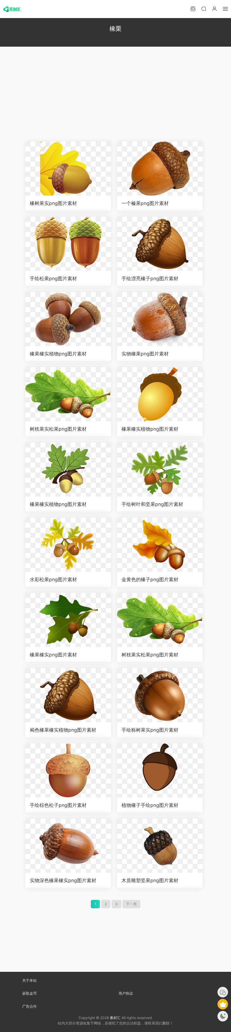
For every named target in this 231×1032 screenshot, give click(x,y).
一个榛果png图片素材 (145, 203)
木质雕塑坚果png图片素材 (150, 880)
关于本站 (29, 980)
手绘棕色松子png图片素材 (58, 805)
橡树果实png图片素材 (53, 203)
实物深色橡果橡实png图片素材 (63, 880)
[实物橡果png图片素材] (160, 319)
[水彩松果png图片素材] (68, 545)
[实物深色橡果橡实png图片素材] (68, 846)
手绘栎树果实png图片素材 (150, 730)
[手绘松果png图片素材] (68, 244)
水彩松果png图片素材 (53, 579)
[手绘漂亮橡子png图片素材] (160, 244)
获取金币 (29, 993)
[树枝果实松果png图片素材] (68, 394)
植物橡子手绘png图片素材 (150, 805)
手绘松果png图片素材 (53, 278)
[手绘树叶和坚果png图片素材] (160, 469)
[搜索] (203, 8)
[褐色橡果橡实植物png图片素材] (68, 695)
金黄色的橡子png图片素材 (150, 579)
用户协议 (126, 993)
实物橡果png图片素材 (145, 354)
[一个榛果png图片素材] (160, 168)
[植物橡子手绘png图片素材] (160, 770)
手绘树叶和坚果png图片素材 (152, 504)
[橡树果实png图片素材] (68, 168)
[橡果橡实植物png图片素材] (68, 319)
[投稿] (193, 8)
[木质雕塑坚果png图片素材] (160, 846)
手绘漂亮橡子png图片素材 (150, 278)
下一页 (131, 904)
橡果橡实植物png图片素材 (58, 354)
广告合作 (29, 1006)
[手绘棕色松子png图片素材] (68, 770)
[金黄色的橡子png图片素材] (160, 545)
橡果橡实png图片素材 (53, 655)
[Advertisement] (115, 92)
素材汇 (115, 1017)
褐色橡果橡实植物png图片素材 (63, 730)
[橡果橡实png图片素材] (68, 620)
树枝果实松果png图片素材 (58, 429)
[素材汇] (12, 9)
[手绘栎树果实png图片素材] (160, 695)
